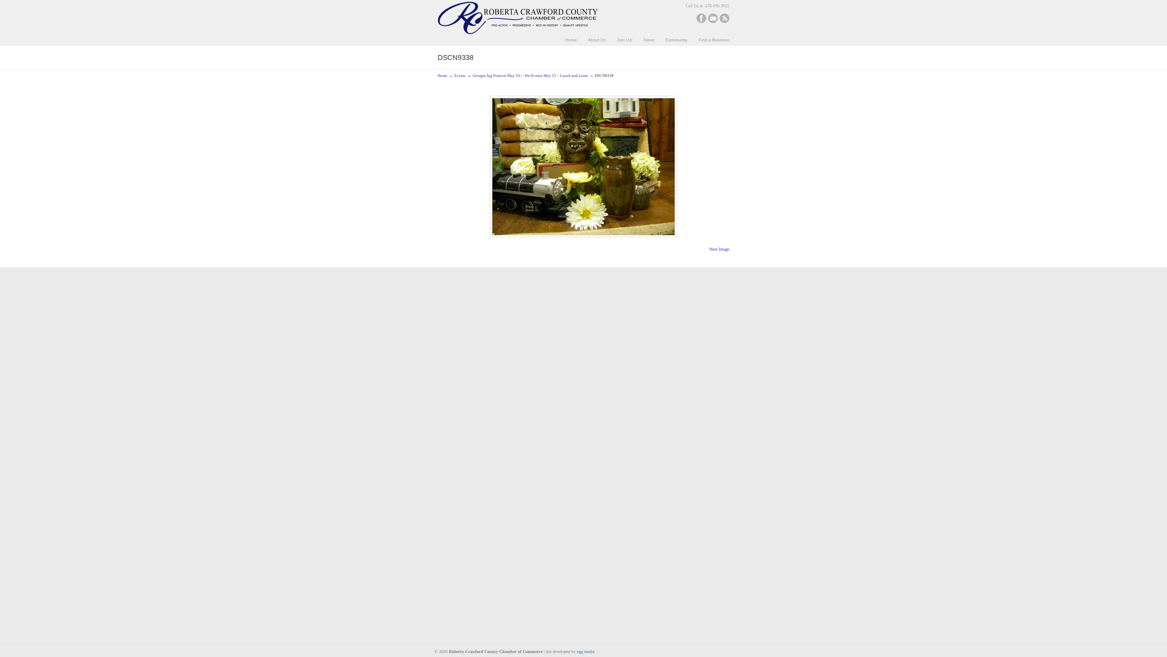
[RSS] (724, 21)
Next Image (719, 249)
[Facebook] (701, 21)
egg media (585, 651)
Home (442, 76)
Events (460, 76)
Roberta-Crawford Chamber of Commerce (518, 18)
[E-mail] (713, 21)
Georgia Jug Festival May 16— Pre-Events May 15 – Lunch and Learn (530, 76)
